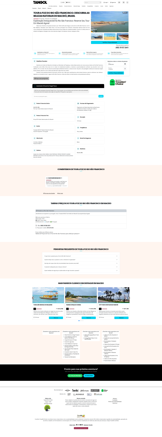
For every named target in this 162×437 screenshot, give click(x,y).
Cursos (101, 6)
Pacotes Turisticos (68, 6)
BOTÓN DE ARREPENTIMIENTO (81, 428)
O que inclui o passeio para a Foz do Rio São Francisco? (57, 256)
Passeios (60, 6)
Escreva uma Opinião (49, 193)
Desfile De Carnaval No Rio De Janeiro (111, 338)
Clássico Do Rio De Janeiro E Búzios (111, 335)
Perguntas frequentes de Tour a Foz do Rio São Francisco (81, 249)
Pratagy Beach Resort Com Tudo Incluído (90, 338)
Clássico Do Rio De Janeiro (110, 358)
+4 (125, 12)
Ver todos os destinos (53, 6)
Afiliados (115, 398)
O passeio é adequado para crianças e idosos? (55, 267)
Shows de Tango (77, 6)
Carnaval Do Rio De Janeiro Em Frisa (111, 346)
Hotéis (106, 6)
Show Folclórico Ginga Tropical (72, 335)
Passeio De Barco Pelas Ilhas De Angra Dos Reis (71, 346)
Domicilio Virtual (48, 403)
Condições (114, 400)
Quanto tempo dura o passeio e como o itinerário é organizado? (59, 259)
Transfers (83, 6)
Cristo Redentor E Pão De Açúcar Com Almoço (71, 337)
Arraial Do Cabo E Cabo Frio (71, 352)
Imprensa (115, 403)
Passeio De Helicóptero (70, 357)
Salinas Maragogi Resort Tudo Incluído (91, 335)
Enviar (101, 96)
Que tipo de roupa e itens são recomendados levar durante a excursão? (61, 263)
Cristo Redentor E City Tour (71, 343)
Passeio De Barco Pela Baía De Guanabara (72, 354)
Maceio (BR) (80, 152)
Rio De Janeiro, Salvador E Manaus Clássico (110, 350)
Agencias (113, 2)
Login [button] (106, 2)
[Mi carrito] (123, 2)
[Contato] (119, 2)
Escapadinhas (90, 6)
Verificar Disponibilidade (110, 42)
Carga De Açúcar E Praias (71, 340)
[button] (93, 2)
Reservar (56, 318)
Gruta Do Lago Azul (69, 342)
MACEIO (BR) (36, 107)
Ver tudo (60, 193)
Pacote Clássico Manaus (110, 360)
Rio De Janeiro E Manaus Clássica (110, 353)
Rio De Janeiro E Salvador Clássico (110, 341)
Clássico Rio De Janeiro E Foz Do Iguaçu (111, 356)
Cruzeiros (97, 6)
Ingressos (111, 6)
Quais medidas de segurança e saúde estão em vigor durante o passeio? (61, 270)
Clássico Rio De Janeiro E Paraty (111, 344)
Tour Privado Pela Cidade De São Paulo (71, 349)
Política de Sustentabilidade (115, 401)
